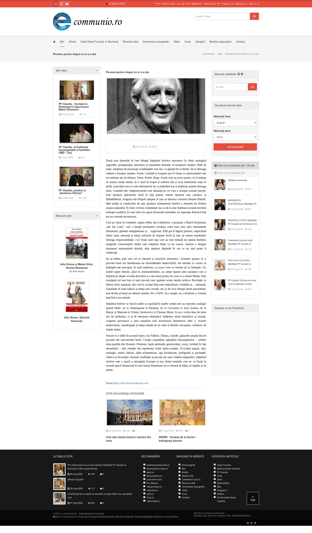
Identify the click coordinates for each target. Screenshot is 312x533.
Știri (62, 41)
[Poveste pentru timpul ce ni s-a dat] (156, 105)
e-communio (208, 53)
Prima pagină (188, 464)
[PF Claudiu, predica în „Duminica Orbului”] (77, 176)
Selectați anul (222, 130)
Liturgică (200, 41)
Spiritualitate (223, 482)
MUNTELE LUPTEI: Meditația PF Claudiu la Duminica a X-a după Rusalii (242, 224)
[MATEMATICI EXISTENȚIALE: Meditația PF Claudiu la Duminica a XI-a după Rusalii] (221, 204)
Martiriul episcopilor (220, 41)
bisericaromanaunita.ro (158, 464)
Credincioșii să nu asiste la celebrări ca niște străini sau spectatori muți (100, 495)
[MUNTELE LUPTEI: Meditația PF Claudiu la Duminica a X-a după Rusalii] (221, 224)
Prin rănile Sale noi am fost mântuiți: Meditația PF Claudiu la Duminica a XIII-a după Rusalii (201, 4)
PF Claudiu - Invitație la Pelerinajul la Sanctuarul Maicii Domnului (74, 107)
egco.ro (150, 472)
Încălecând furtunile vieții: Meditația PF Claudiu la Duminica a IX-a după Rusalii (242, 244)
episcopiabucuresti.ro (157, 468)
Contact (240, 41)
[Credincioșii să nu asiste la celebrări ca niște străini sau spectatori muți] (61, 498)
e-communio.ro (69, 513)
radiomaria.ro (153, 500)
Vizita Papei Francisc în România (99, 41)
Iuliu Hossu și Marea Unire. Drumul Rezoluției (76, 265)
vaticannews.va (154, 486)
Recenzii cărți (130, 41)
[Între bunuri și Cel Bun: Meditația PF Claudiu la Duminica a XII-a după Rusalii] (221, 264)
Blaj (219, 486)
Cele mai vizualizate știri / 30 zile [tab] (235, 165)
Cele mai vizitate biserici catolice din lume (128, 438)
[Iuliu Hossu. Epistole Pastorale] (76, 295)
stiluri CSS (212, 515)
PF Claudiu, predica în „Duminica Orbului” (72, 192)
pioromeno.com (154, 479)
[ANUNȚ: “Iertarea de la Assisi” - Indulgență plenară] (182, 412)
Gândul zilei (188, 475)
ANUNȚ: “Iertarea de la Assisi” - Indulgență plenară (178, 438)
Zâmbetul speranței (237, 180)
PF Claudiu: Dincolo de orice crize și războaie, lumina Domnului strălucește (242, 284)
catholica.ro (152, 490)
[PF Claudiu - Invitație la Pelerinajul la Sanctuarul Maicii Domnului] (77, 90)
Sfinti (219, 479)
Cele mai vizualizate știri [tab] (231, 173)
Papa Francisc (224, 464)
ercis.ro (150, 497)
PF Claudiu (222, 472)
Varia (219, 475)
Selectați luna (222, 116)
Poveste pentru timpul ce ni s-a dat (127, 72)
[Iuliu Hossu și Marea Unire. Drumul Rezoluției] (76, 242)
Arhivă (72, 41)
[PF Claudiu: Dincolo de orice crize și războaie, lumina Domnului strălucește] (221, 284)
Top (252, 500)
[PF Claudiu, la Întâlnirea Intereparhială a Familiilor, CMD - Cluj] (77, 133)
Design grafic (201, 515)
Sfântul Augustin (76, 479)
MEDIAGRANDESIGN (241, 515)
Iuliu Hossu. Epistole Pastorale (77, 319)
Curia (188, 41)
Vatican (220, 493)
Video (177, 41)
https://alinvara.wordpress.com (130, 383)
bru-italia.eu (152, 482)
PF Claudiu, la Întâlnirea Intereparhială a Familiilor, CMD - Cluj (74, 150)
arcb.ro (150, 493)
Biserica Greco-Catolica (228, 468)
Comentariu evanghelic (156, 41)
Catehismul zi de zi (191, 479)
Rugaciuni (222, 490)
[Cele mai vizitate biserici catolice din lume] (129, 412)
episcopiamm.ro (154, 475)
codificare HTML (224, 515)
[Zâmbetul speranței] (221, 184)
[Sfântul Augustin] (61, 483)
